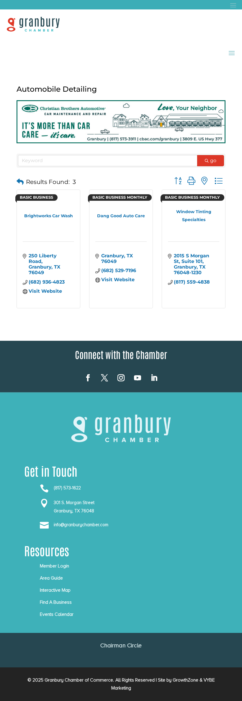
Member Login (54, 566)
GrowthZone (185, 680)
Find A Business (56, 602)
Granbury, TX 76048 (74, 511)
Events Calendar (56, 614)
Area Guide (51, 578)
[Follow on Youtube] (137, 378)
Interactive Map (55, 590)
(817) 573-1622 (67, 488)
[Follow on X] (104, 378)
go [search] (213, 160)
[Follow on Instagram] (121, 378)
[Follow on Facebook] (88, 378)
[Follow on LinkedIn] (154, 378)
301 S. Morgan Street (74, 502)
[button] (20, 182)
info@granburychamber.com (81, 524)
